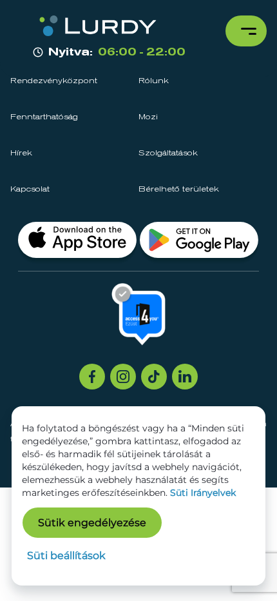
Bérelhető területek (178, 189)
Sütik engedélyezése (92, 523)
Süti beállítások (66, 555)
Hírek (21, 153)
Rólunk (153, 81)
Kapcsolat (30, 189)
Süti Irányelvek (203, 492)
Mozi (148, 117)
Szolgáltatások (168, 153)
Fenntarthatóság (44, 117)
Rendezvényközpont (53, 81)
